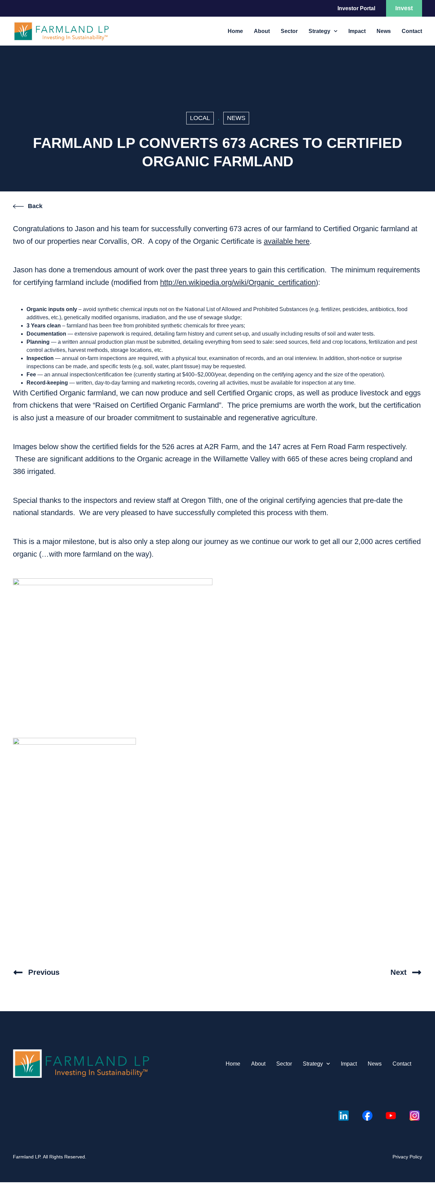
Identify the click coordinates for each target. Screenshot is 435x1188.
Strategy (319, 31)
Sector (289, 31)
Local (200, 118)
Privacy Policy (407, 1156)
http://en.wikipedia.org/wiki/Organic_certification (238, 282)
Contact (412, 31)
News (384, 31)
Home (235, 31)
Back (35, 206)
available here (287, 241)
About (262, 31)
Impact (357, 31)
